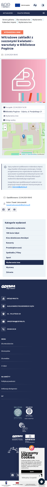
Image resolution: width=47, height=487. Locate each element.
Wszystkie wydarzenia (15, 228)
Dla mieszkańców (23, 20)
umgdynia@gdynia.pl (16, 321)
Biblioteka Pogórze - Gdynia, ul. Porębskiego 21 (23, 112)
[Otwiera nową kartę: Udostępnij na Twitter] (9, 209)
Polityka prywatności (8, 381)
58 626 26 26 (11, 329)
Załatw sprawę (23, 13)
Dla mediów (5, 358)
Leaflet (23, 154)
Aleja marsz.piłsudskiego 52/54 (20, 306)
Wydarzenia (37, 20)
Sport (8, 257)
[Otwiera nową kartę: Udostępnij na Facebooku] (3, 209)
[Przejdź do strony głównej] (5, 5)
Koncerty (10, 243)
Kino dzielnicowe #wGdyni (17, 238)
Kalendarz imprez (9, 22)
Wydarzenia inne (25, 22)
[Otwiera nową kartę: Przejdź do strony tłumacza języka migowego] (35, 5)
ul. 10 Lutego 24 (14, 314)
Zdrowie (9, 272)
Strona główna (8, 20)
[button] (23, 136)
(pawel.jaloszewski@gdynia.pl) (18, 205)
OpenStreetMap (32, 154)
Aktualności (8, 13)
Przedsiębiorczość (14, 248)
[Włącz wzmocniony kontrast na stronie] (43, 5)
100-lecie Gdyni (12, 233)
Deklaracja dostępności (9, 389)
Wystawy (10, 267)
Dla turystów (5, 351)
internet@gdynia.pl (19, 187)
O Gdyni (4, 366)
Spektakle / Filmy (13, 253)
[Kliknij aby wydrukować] (14, 209)
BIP (2, 396)
